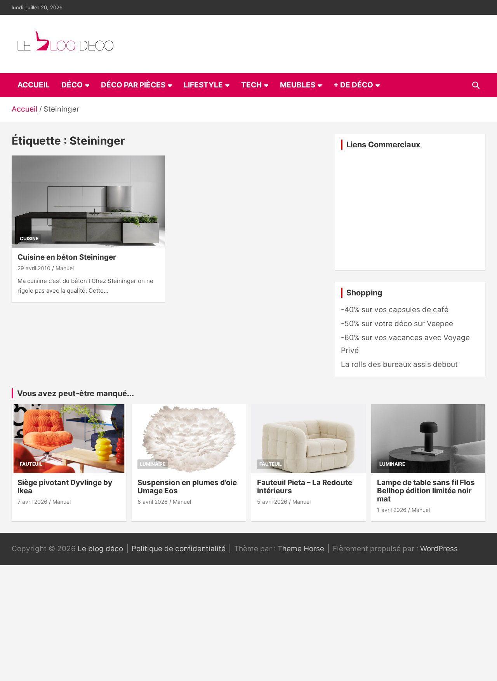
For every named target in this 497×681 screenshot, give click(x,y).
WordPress (439, 548)
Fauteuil (31, 464)
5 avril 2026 (272, 501)
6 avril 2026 (152, 501)
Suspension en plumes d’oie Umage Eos (187, 486)
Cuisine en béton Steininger (66, 257)
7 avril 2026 (32, 501)
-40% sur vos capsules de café (394, 309)
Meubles (297, 84)
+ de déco (353, 84)
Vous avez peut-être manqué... (75, 393)
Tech (251, 84)
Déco (72, 84)
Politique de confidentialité (179, 548)
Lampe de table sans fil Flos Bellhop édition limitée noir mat (426, 490)
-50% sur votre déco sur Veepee (397, 323)
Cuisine (29, 238)
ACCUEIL (33, 84)
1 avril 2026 (392, 509)
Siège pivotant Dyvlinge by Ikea (64, 486)
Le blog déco (100, 548)
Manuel (65, 268)
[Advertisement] (410, 209)
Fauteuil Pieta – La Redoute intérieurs (304, 486)
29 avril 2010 (33, 268)
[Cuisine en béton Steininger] (88, 201)
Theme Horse (301, 548)
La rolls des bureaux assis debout (399, 364)
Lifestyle (203, 84)
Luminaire (152, 464)
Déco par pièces (133, 84)
